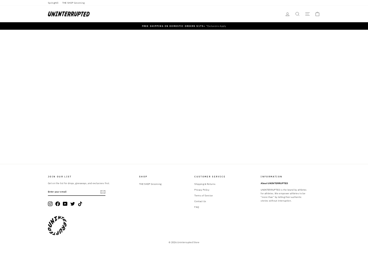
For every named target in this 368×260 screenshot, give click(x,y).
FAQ (196, 207)
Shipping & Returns (204, 184)
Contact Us (200, 201)
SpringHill (53, 2)
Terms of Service (203, 195)
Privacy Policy (201, 189)
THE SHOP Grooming (73, 2)
